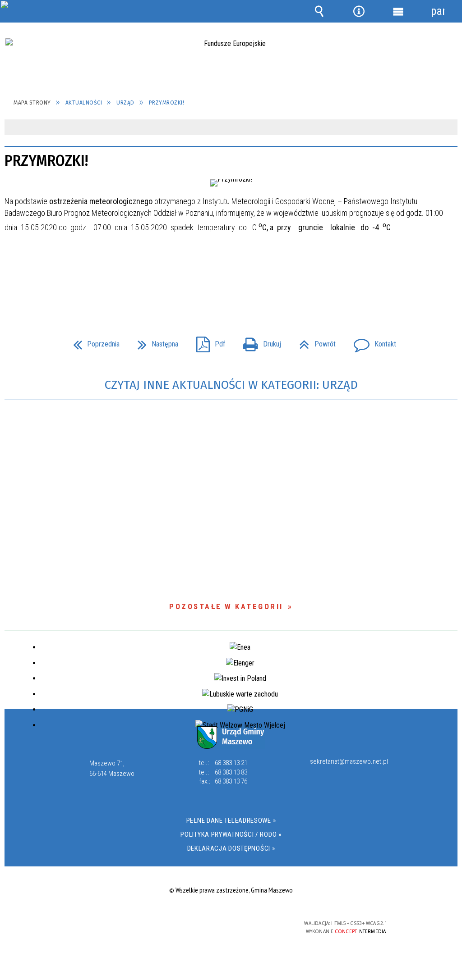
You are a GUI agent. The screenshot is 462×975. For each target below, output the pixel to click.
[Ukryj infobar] (449, 127)
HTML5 (215, 927)
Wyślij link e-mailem (246, 286)
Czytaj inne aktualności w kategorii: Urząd (231, 385)
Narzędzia (358, 11)
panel (437, 11)
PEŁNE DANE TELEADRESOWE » (231, 820)
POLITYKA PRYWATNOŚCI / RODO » (230, 834)
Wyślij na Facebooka (214, 286)
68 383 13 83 (231, 772)
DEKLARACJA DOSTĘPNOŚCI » (231, 848)
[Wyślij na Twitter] (230, 286)
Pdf (207, 341)
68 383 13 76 (231, 781)
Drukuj (258, 341)
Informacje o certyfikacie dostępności (114, 929)
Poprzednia (93, 341)
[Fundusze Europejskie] (231, 60)
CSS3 (229, 927)
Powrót (314, 341)
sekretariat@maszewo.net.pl (349, 761)
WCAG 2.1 (257, 927)
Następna (154, 341)
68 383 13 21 (231, 763)
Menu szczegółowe (398, 11)
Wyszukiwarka (319, 11)
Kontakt (371, 341)
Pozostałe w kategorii (226, 606)
